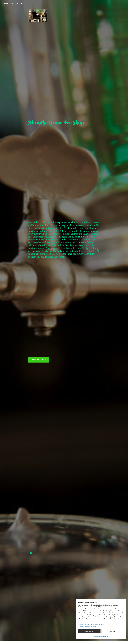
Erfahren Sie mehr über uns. (87, 626)
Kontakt (20, 3)
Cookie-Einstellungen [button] (101, 636)
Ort (12, 3)
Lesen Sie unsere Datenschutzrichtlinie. (91, 624)
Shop (6, 3)
